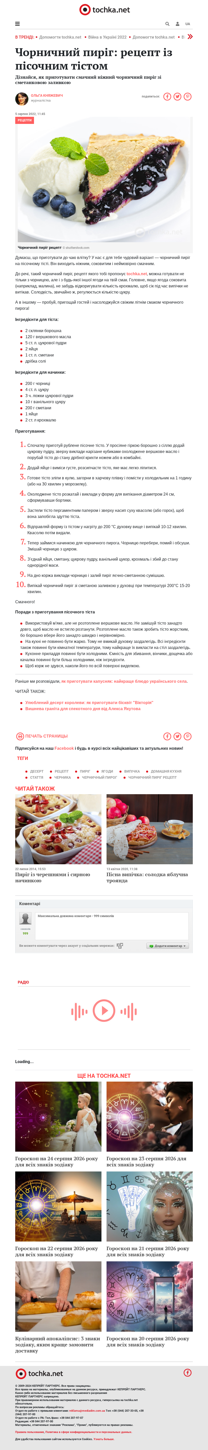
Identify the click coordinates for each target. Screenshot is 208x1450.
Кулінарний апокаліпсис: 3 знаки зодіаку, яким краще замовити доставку (57, 1344)
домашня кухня (166, 771)
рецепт (62, 771)
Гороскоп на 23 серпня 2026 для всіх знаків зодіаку (146, 1161)
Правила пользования (29, 1432)
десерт (37, 771)
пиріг (85, 771)
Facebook (64, 748)
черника (62, 777)
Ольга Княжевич (47, 95)
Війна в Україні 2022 (107, 37)
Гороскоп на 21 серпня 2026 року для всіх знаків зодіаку (148, 1251)
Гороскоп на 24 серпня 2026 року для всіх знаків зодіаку (56, 1161)
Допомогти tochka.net (60, 37)
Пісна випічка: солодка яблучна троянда (147, 877)
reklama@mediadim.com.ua (87, 1410)
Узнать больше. (104, 1439)
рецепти (24, 120)
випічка (132, 771)
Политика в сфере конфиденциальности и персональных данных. (88, 1432)
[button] (177, 24)
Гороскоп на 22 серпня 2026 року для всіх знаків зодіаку (56, 1251)
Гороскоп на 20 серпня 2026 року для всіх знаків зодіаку (148, 1341)
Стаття (36, 777)
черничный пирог (99, 777)
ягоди (107, 771)
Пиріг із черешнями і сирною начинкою (52, 877)
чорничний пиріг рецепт (152, 777)
